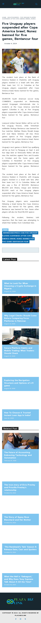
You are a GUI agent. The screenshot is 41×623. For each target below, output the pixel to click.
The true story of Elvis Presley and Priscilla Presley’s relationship (19, 487)
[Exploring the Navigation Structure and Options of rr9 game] (20, 369)
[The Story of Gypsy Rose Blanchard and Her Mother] (20, 506)
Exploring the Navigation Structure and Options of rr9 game (18, 383)
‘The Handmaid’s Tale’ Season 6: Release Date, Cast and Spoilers (20, 548)
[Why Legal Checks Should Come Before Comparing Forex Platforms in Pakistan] (20, 304)
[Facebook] (16, 619)
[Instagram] (20, 619)
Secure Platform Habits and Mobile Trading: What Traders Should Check (19, 351)
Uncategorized (13, 17)
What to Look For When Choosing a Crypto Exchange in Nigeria (20, 286)
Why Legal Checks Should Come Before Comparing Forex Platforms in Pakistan (20, 318)
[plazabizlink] (19, 4)
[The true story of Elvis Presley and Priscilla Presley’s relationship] (20, 473)
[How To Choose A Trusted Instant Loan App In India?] (20, 401)
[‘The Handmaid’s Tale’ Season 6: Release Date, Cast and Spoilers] (20, 535)
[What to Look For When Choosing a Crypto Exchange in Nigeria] (20, 272)
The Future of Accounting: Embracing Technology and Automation (18, 455)
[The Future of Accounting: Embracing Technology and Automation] (20, 441)
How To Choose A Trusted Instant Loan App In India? (17, 414)
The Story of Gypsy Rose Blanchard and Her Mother (17, 518)
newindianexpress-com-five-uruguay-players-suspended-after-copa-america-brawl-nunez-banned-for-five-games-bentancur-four (20, 237)
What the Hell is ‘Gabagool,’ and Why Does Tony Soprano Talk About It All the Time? (18, 579)
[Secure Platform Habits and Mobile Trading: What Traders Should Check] (20, 336)
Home (4, 17)
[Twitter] (25, 619)
